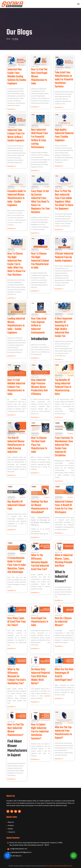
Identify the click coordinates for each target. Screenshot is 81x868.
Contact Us (11, 832)
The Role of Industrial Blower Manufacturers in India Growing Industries (15, 445)
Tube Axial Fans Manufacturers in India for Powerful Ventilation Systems (64, 79)
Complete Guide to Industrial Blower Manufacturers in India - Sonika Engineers (16, 198)
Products (11, 825)
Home (8, 39)
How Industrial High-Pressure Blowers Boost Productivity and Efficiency (39, 387)
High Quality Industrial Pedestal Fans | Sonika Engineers (64, 135)
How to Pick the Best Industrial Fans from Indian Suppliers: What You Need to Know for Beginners (64, 200)
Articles (10, 829)
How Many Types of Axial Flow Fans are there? (16, 622)
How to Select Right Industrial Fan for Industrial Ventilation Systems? (40, 731)
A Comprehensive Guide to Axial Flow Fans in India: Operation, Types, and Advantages (16, 565)
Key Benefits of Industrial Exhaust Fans (16, 505)
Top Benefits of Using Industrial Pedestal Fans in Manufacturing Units (63, 387)
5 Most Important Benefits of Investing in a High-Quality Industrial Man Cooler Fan (63, 327)
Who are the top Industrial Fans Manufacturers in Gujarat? (63, 732)
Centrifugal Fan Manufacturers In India (39, 622)
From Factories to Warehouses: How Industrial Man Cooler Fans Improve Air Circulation (64, 447)
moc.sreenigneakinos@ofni (18, 849)
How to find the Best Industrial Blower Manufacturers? (15, 729)
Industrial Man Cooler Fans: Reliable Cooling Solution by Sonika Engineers (16, 76)
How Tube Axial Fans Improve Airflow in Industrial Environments (38, 325)
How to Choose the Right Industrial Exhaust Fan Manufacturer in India (40, 260)
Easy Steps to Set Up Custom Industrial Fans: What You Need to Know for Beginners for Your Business (40, 201)
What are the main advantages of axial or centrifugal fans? (64, 674)
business (47, 696)
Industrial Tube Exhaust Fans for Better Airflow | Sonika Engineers (16, 135)
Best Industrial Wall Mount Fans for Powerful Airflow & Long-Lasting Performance (39, 139)
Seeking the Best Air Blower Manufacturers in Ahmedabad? (39, 507)
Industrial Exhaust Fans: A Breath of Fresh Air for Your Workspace (64, 507)
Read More (11, 109)
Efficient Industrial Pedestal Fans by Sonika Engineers (64, 257)
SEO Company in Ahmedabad (53, 866)
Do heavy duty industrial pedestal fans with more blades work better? (40, 676)
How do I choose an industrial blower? (63, 622)
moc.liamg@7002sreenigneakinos (20, 852)
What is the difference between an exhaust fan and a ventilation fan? (16, 676)
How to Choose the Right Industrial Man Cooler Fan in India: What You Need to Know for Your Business (16, 264)
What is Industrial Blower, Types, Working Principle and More (64, 560)
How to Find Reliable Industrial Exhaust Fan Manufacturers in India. (16, 387)
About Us (11, 822)
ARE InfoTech (68, 866)
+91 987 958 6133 (15, 856)
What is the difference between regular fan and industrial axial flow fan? (40, 562)
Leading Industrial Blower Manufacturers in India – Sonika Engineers (16, 325)
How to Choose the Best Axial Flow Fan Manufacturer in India (39, 445)
